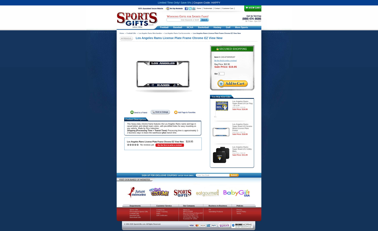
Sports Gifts (134, 210)
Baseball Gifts (135, 215)
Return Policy (241, 211)
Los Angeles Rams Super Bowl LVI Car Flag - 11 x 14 (242, 103)
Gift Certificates (161, 215)
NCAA (190, 27)
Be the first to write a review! (170, 145)
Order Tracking (161, 211)
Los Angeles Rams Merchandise (150, 33)
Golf (228, 27)
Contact (217, 8)
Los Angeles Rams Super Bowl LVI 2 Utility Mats (242, 149)
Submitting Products (216, 211)
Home (199, 8)
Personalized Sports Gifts (139, 211)
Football (164, 27)
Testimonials (207, 8)
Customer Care (227, 8)
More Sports (241, 27)
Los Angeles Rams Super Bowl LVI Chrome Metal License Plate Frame (242, 127)
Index (158, 213)
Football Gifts (131, 33)
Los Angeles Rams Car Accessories (177, 33)
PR (210, 210)
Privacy (239, 210)
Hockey (217, 27)
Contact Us (160, 210)
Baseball (177, 27)
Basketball (203, 27)
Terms (239, 213)
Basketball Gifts (135, 217)
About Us (186, 210)
